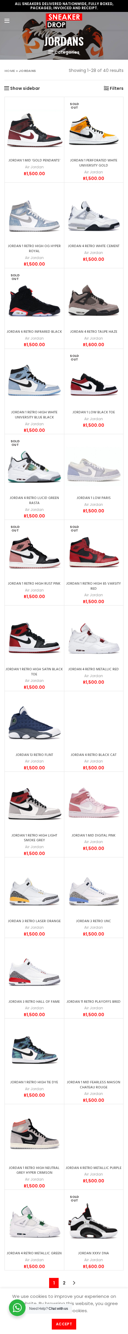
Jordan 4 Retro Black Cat (93, 755)
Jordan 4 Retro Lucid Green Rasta (34, 500)
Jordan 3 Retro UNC (93, 921)
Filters (117, 88)
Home (9, 70)
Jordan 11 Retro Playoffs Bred (94, 1002)
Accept (64, 1324)
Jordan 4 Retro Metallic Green (34, 1253)
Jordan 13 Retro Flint (34, 755)
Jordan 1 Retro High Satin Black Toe (34, 671)
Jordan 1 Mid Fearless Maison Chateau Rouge (93, 1084)
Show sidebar (25, 88)
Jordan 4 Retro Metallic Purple (93, 1168)
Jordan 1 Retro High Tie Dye (34, 1082)
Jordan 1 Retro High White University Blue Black (34, 414)
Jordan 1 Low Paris (94, 498)
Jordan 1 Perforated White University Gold (93, 163)
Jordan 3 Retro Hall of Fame (34, 1002)
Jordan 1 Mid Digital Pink (93, 836)
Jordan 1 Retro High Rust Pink (34, 584)
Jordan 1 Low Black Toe (94, 412)
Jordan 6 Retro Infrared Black (34, 332)
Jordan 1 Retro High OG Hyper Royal (34, 248)
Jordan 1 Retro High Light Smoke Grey (34, 838)
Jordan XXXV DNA (93, 1253)
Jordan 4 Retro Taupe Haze (93, 332)
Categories (66, 52)
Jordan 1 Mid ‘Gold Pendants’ (34, 161)
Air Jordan (34, 167)
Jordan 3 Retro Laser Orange (34, 921)
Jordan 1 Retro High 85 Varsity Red (93, 586)
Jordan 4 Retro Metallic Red (93, 669)
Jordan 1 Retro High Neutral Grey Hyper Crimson (34, 1170)
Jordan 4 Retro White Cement (93, 246)
